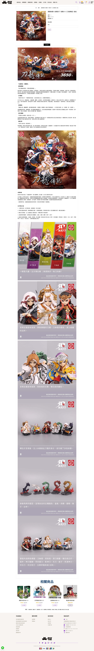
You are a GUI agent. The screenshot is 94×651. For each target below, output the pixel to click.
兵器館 (40, 2)
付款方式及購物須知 (19, 624)
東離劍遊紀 (30, 2)
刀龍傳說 (45, 609)
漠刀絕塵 (60, 609)
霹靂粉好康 (68, 632)
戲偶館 (35, 2)
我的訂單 (49, 621)
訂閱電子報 (50, 624)
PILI (51, 15)
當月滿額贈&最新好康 (20, 619)
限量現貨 (30, 609)
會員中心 (49, 619)
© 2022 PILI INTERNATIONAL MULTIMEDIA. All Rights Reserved (47, 646)
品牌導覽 (33, 619)
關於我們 (17, 630)
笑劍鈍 (56, 609)
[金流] (47, 648)
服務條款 (17, 628)
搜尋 (39, 7)
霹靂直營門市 (18, 632)
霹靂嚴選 (24, 2)
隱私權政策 (18, 626)
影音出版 (50, 2)
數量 (48, 24)
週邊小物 (55, 2)
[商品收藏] (19, 606)
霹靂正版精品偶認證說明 (20, 623)
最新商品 (19, 2)
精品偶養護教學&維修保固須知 (21, 621)
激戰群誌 (38, 609)
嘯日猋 (63, 609)
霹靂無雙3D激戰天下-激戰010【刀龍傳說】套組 (49, 7)
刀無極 (52, 609)
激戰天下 (34, 609)
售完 (49, 29)
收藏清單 (49, 623)
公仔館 (44, 2)
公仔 (42, 609)
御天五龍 (67, 609)
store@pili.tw (70, 630)
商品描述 (47, 44)
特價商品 (33, 621)
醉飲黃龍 (49, 609)
